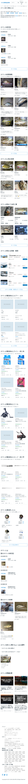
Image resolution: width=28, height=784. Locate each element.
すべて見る (14, 69)
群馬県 (16, 753)
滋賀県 (9, 757)
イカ (5, 397)
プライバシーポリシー (17, 738)
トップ (6, 728)
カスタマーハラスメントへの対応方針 (12, 741)
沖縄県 (7, 13)
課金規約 (6, 745)
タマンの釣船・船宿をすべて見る (14, 289)
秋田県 (20, 751)
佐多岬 (9, 559)
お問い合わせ (17, 746)
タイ (21, 427)
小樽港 (19, 771)
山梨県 (9, 755)
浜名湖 (9, 767)
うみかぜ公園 (11, 766)
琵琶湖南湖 (23, 766)
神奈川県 (10, 754)
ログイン (16, 733)
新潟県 (14, 754)
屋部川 (21, 223)
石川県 (21, 754)
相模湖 (6, 766)
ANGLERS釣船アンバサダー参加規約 (16, 745)
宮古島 (9, 34)
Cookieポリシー (8, 739)
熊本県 (13, 761)
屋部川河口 (16, 223)
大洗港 (9, 770)
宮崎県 (20, 761)
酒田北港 (13, 770)
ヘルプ (6, 738)
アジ (23, 427)
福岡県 (23, 760)
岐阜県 (16, 755)
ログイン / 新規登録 (21, 2)
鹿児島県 (12, 13)
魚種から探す (18, 729)
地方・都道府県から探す (10, 729)
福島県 (6, 753)
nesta (16, 15)
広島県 (21, 758)
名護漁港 (6, 223)
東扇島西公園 (17, 766)
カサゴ (25, 341)
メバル (19, 427)
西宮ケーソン (7, 771)
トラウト (8, 397)
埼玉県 (20, 753)
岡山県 (17, 758)
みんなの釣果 (11, 728)
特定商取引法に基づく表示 (18, 744)
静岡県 (20, 755)
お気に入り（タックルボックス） (11, 732)
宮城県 (16, 751)
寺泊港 (6, 770)
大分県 (16, 761)
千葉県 (23, 753)
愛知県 (23, 755)
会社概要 (14, 748)
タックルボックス (8, 731)
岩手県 (13, 751)
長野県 (13, 755)
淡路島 (16, 767)
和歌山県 (6, 758)
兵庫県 (20, 757)
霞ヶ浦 (6, 767)
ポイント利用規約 (8, 744)
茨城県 (9, 753)
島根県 (14, 758)
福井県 (6, 755)
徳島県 (9, 760)
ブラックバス (3, 319)
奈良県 (23, 757)
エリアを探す (17, 728)
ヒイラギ (7, 341)
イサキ (11, 341)
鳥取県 (10, 758)
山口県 (6, 760)
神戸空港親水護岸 (8, 768)
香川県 (13, 760)
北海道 (6, 751)
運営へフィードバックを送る (10, 735)
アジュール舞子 (14, 771)
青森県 (9, 751)
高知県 (16, 13)
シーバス (7, 319)
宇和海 (9, 45)
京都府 (13, 757)
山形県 (23, 751)
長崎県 (9, 761)
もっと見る (14, 345)
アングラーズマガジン (9, 733)
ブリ (23, 450)
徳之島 (9, 57)
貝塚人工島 (18, 770)
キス (2, 341)
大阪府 (16, 757)
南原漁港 (2, 223)
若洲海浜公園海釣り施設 (18, 768)
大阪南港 (23, 770)
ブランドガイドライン (9, 746)
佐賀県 (6, 761)
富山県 (17, 754)
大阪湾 (13, 767)
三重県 (6, 757)
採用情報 (19, 748)
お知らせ (10, 748)
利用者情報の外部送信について (11, 742)
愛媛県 (16, 760)
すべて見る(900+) (14, 544)
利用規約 (10, 738)
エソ (4, 341)
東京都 (20, 13)
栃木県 (13, 753)
